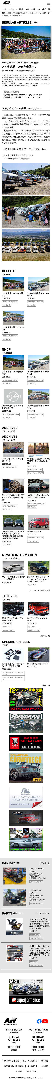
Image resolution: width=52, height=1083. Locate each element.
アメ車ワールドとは (8, 9)
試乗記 (44, 9)
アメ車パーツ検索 (30, 9)
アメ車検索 (19, 9)
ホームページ (34, 97)
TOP (3, 13)
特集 (38, 9)
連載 (49, 9)
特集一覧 (46, 685)
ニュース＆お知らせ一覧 (40, 590)
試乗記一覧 (45, 636)
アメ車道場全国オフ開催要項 (16, 158)
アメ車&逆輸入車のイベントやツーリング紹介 (29, 13)
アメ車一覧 (45, 863)
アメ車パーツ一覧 (43, 913)
